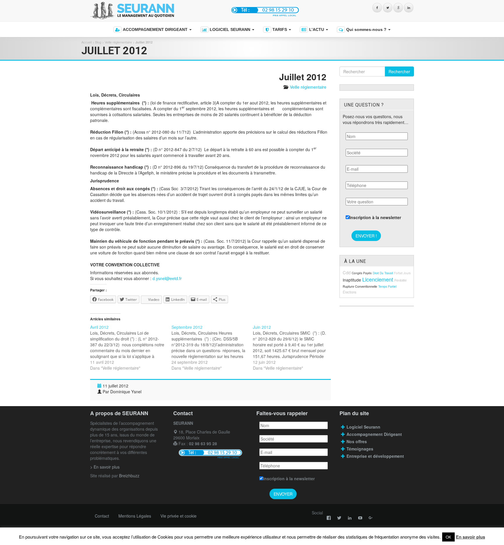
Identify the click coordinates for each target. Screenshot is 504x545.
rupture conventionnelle (360, 286)
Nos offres (356, 441)
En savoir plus (470, 537)
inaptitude (352, 280)
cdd (347, 272)
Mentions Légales (134, 516)
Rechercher (399, 71)
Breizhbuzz (129, 475)
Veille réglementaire (118, 42)
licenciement (377, 279)
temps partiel (387, 286)
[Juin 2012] (293, 347)
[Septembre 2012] (212, 347)
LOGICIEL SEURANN (230, 29)
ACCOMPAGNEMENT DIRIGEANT (155, 29)
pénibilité (400, 280)
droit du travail (383, 273)
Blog (98, 42)
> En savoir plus (105, 467)
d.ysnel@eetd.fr (167, 278)
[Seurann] (155, 11)
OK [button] (448, 537)
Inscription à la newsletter (375, 217)
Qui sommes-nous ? (366, 29)
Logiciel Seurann (363, 427)
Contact (102, 516)
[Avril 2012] (131, 347)
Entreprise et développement (375, 456)
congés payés (362, 273)
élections (349, 292)
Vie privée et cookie (178, 516)
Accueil (86, 42)
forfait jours (402, 273)
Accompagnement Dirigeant (374, 434)
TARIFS (279, 29)
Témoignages (359, 449)
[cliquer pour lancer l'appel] (266, 10)
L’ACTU (316, 29)
